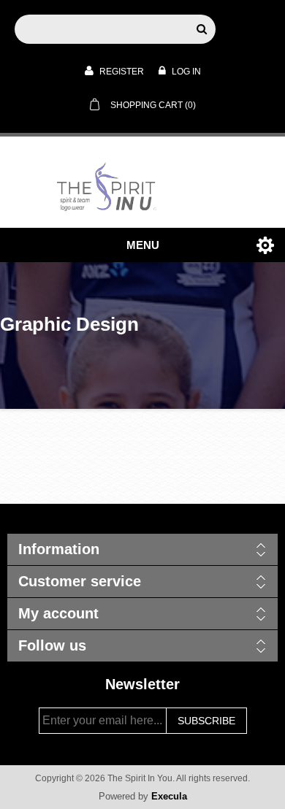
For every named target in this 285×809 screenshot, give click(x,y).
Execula (169, 796)
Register (120, 71)
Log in (185, 71)
